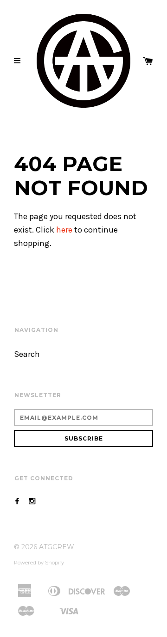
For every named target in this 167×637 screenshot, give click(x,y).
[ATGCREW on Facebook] (17, 501)
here (64, 230)
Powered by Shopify (39, 562)
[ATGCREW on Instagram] (32, 501)
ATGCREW (56, 547)
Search (27, 354)
